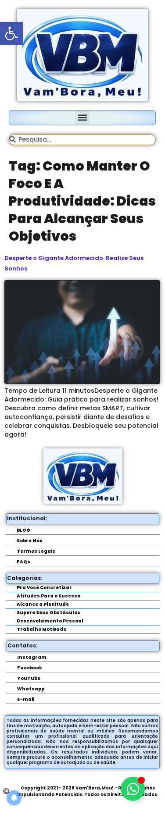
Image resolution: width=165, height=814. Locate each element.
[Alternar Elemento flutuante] (133, 789)
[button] (82, 117)
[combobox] (82, 139)
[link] (11, 33)
